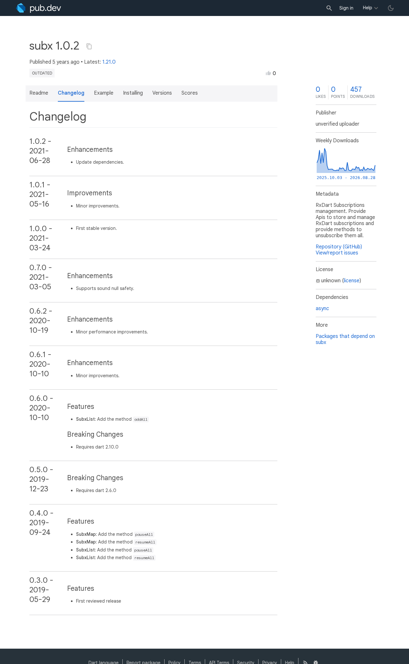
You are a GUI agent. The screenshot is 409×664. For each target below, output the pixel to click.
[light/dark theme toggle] (391, 8)
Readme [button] (38, 93)
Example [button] (103, 93)
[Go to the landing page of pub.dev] (38, 8)
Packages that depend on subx (345, 339)
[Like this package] (268, 73)
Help (367, 8)
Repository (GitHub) (339, 247)
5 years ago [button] (66, 62)
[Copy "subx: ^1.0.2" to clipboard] (89, 46)
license (351, 280)
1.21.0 (109, 62)
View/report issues (337, 253)
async (322, 308)
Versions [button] (162, 93)
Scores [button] (189, 93)
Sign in (346, 8)
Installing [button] (133, 93)
